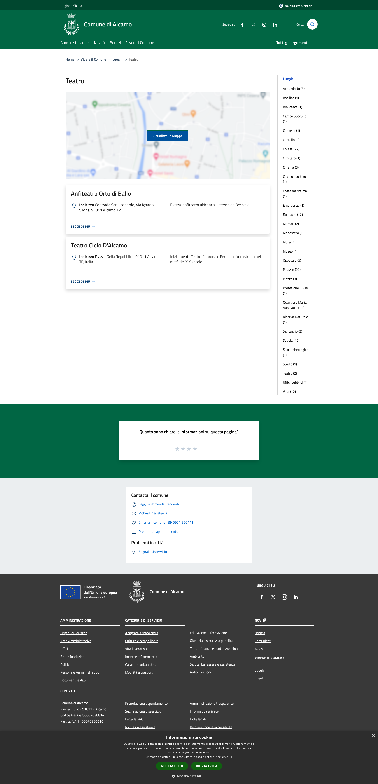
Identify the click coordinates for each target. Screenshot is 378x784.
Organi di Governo (73, 633)
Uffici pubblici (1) (295, 382)
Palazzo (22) (292, 269)
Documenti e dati (73, 680)
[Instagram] (262, 24)
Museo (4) (290, 251)
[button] (189, 776)
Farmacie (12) (293, 214)
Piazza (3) (290, 278)
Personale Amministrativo (79, 672)
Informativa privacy (204, 711)
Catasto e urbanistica (141, 664)
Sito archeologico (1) (295, 352)
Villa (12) (289, 391)
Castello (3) (291, 139)
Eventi (259, 678)
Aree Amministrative (75, 640)
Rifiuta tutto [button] (206, 766)
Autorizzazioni (200, 672)
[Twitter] (251, 24)
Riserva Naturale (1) (295, 319)
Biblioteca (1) (292, 107)
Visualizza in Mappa (167, 135)
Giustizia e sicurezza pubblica (211, 640)
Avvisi (259, 648)
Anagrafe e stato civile (141, 633)
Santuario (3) (292, 331)
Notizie (260, 633)
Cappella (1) (291, 130)
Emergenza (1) (293, 205)
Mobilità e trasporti (139, 672)
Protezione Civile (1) (295, 290)
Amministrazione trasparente (212, 703)
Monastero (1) (293, 232)
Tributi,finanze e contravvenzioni (214, 648)
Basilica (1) (291, 97)
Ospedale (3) (292, 260)
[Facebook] (240, 24)
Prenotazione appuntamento (146, 703)
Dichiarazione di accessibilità (211, 727)
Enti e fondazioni (72, 656)
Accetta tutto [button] (172, 766)
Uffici (64, 648)
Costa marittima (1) (295, 193)
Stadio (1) (290, 364)
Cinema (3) (291, 167)
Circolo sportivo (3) (294, 179)
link (231, 757)
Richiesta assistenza (140, 727)
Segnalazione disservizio (143, 711)
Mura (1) (289, 242)
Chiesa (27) (291, 149)
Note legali (198, 719)
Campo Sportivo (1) (294, 118)
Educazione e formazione (208, 632)
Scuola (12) (291, 340)
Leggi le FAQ (134, 719)
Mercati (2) (291, 223)
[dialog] (189, 757)
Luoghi (117, 59)
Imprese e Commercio (141, 656)
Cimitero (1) (291, 158)
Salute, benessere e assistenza (212, 664)
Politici (65, 664)
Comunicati (263, 640)
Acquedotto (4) (293, 88)
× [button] (373, 735)
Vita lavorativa (136, 648)
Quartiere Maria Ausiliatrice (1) (295, 305)
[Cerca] (312, 24)
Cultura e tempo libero (141, 640)
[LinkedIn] (273, 24)
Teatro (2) (290, 373)
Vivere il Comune (94, 59)
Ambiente (197, 656)
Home (70, 59)
